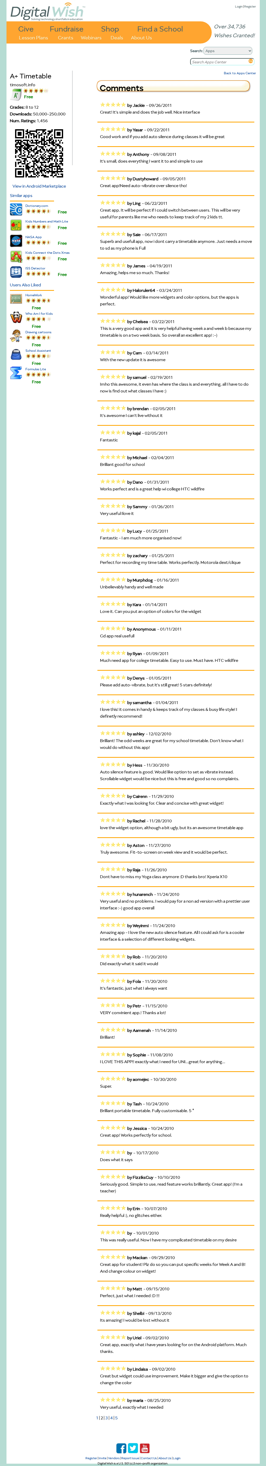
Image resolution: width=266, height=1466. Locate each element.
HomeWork (33, 295)
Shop (110, 28)
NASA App (33, 237)
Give (26, 28)
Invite (103, 1458)
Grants (65, 37)
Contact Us (149, 1458)
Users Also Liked (25, 285)
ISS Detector (35, 268)
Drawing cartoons (38, 332)
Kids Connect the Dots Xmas (47, 252)
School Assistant (38, 350)
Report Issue (130, 1458)
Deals (117, 37)
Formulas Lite (35, 369)
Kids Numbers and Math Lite (46, 221)
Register (250, 6)
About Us (141, 37)
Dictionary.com (36, 206)
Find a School (160, 28)
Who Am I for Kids (39, 313)
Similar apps (21, 195)
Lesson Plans (33, 37)
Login (239, 6)
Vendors (114, 1458)
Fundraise (67, 28)
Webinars (91, 37)
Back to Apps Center (240, 73)
